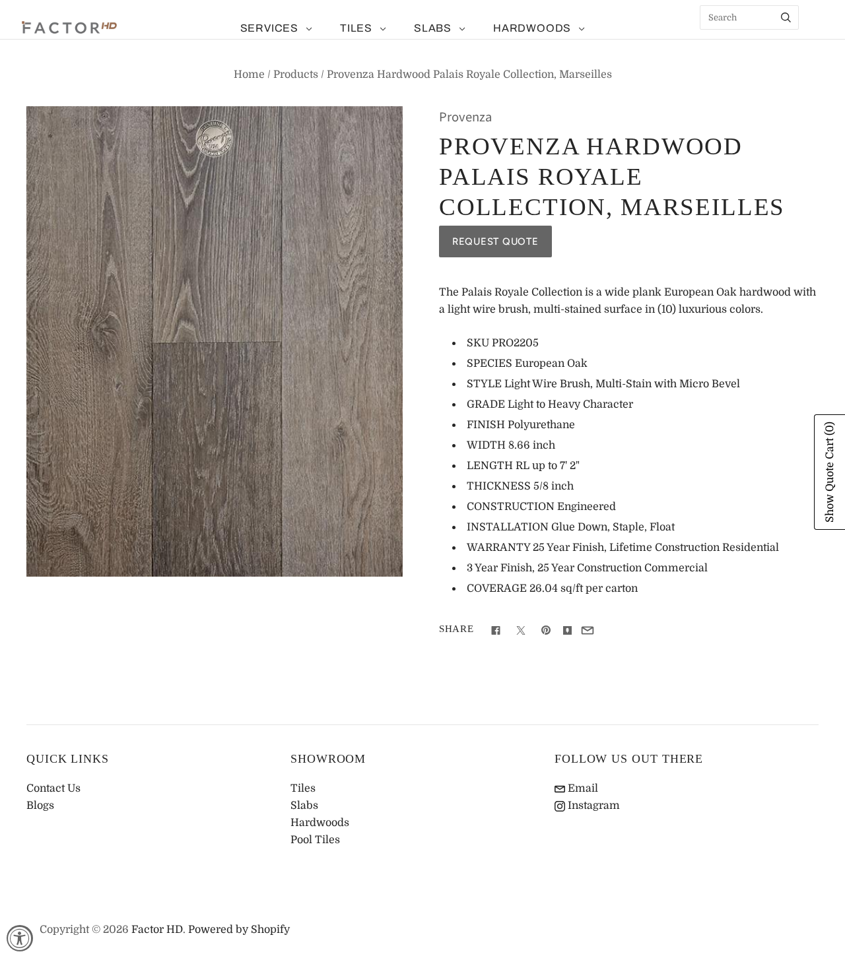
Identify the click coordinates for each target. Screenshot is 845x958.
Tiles (356, 28)
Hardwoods (532, 28)
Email (581, 788)
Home (249, 74)
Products (295, 74)
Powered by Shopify (239, 930)
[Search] (786, 17)
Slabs (433, 28)
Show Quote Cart (830, 472)
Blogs (40, 806)
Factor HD (157, 930)
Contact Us (53, 788)
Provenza (465, 117)
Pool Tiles (315, 840)
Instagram (592, 806)
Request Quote (495, 241)
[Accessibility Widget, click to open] (20, 938)
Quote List (815, 39)
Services (269, 28)
